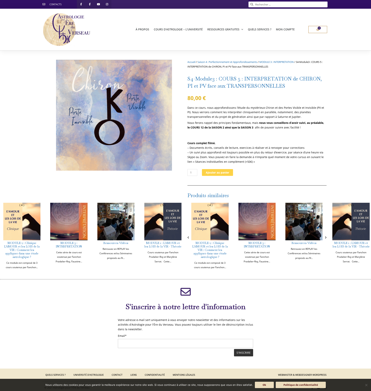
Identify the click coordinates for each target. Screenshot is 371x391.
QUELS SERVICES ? (259, 29)
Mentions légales (184, 374)
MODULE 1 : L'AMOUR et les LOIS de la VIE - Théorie (162, 244)
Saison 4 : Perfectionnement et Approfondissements (227, 62)
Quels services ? (55, 374)
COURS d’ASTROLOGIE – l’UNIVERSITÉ (178, 29)
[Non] (366, 385)
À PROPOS (142, 29)
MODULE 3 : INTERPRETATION (276, 62)
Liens (133, 374)
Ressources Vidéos (115, 243)
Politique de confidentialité (300, 385)
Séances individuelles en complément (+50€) (224, 161)
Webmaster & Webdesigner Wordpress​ (302, 374)
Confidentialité (155, 374)
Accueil (191, 62)
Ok (264, 385)
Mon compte (285, 29)
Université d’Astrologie (88, 374)
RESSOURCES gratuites (223, 29)
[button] (188, 237)
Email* (122, 336)
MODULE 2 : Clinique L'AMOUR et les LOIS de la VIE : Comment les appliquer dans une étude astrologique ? (22, 250)
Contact (117, 374)
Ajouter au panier (217, 172)
